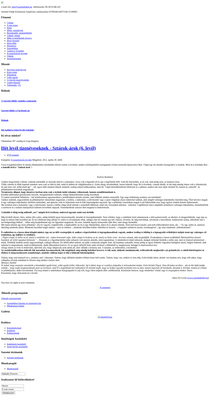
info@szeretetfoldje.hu (22, 7)
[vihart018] (105, 317)
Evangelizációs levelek (21, 160)
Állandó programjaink (11, 298)
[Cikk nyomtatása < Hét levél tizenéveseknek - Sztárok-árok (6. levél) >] (13, 155)
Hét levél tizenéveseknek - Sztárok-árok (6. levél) (48, 148)
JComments (105, 287)
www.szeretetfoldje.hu (198, 278)
